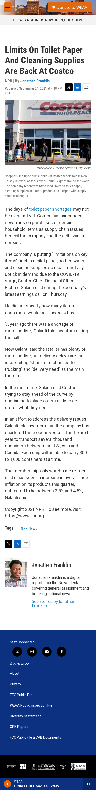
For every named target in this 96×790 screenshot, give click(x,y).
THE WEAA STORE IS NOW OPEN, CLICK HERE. (48, 20)
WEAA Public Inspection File (31, 705)
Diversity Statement (25, 716)
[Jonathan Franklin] (16, 572)
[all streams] (89, 784)
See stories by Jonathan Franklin (54, 603)
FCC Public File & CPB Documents (35, 737)
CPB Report (19, 727)
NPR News (29, 528)
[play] (7, 783)
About (14, 673)
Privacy (15, 684)
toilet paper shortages (50, 209)
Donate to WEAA (72, 7)
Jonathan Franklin (35, 80)
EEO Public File (21, 695)
